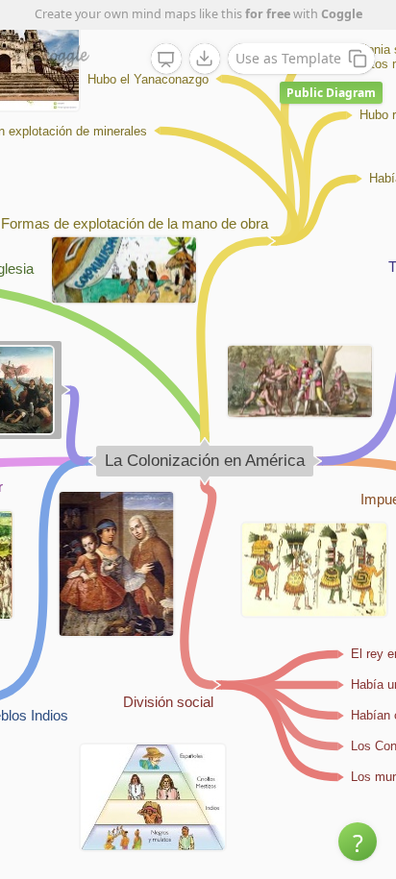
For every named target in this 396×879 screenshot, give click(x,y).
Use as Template (288, 58)
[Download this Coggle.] (204, 58)
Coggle (341, 14)
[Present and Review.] (166, 59)
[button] (357, 841)
